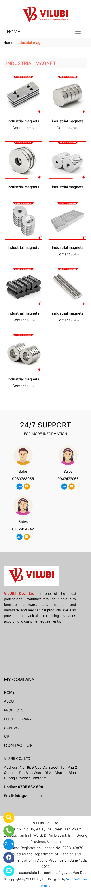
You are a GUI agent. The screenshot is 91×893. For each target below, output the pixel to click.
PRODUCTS (13, 710)
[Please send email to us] (6, 871)
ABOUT (10, 701)
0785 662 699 (30, 787)
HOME (13, 31)
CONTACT (12, 728)
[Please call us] (6, 831)
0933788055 (23, 478)
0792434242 (23, 529)
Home (8, 42)
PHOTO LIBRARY (18, 719)
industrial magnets (23, 121)
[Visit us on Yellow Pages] (6, 817)
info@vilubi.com (28, 795)
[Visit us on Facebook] (6, 857)
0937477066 (68, 478)
